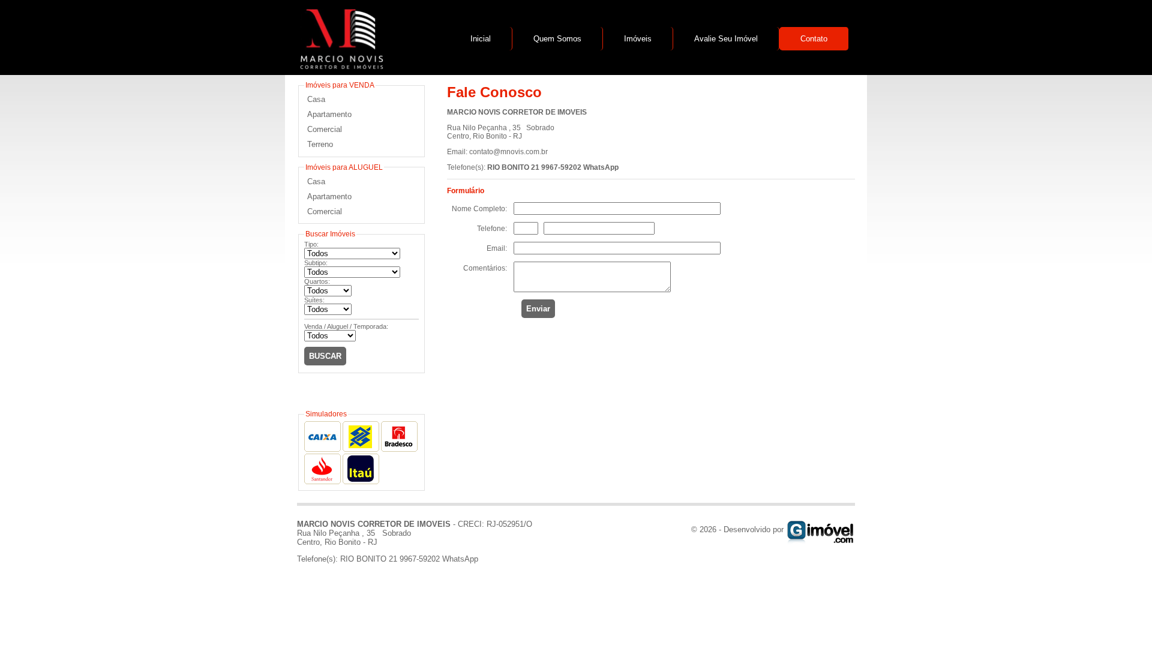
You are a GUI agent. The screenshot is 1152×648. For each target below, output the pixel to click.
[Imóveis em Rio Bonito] (820, 529)
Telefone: (492, 228)
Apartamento (329, 114)
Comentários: (485, 268)
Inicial (480, 38)
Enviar (538, 308)
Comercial (324, 129)
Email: (497, 248)
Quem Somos (557, 38)
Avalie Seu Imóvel (726, 38)
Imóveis (638, 38)
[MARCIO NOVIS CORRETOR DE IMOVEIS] (340, 66)
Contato (813, 38)
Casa (316, 99)
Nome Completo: (479, 209)
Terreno (320, 144)
